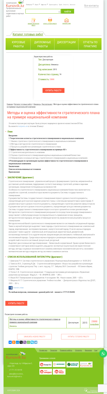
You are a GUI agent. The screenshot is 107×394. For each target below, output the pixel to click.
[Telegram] (35, 342)
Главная (10, 104)
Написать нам (66, 23)
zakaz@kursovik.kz (16, 374)
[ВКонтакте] (10, 342)
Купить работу (16, 303)
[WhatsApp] (28, 342)
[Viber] (24, 342)
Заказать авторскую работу (33, 24)
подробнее (94, 324)
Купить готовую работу (50, 23)
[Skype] (32, 342)
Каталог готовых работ (28, 34)
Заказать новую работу (34, 336)
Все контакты (91, 5)
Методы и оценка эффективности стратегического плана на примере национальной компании (35, 321)
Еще (95, 350)
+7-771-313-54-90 (15, 370)
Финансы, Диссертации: (43, 104)
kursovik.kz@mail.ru (14, 376)
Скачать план (18, 287)
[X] (21, 342)
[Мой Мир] (17, 342)
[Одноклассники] (13, 342)
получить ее (23, 126)
